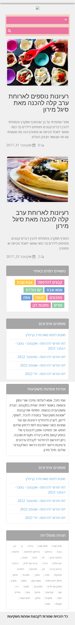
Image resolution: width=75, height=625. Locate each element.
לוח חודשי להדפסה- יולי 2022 (45, 374)
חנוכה (39, 297)
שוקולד (58, 603)
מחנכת (26, 574)
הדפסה (15, 551)
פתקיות (48, 598)
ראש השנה (25, 598)
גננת (59, 551)
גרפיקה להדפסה (32, 551)
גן (22, 545)
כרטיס (15, 563)
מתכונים (56, 297)
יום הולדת (33, 289)
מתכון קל (38, 586)
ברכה (30, 545)
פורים (58, 305)
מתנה (26, 586)
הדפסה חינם (56, 557)
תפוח (47, 603)
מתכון (13, 580)
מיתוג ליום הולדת (54, 580)
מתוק (23, 580)
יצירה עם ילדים (31, 563)
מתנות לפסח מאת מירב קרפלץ (45, 335)
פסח (26, 297)
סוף (60, 592)
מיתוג (15, 574)
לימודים (20, 569)
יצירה (45, 563)
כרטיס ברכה (56, 569)
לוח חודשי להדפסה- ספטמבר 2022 (41, 357)
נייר (17, 586)
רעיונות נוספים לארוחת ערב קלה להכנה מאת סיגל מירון (39, 103)
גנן (15, 545)
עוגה (27, 592)
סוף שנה (49, 592)
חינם (34, 557)
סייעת (37, 592)
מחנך (37, 574)
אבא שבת (24, 282)
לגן (43, 569)
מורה (47, 574)
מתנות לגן (41, 305)
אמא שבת (54, 289)
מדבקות (58, 574)
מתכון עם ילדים (55, 586)
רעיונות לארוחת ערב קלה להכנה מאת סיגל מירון (40, 219)
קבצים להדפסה (50, 282)
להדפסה (33, 569)
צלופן (37, 598)
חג (43, 557)
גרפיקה (48, 551)
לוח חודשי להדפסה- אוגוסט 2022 (42, 365)
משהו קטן (36, 580)
